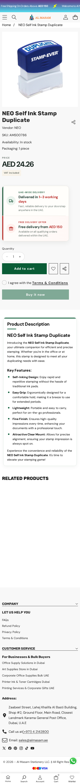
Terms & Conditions (50, 283)
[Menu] (4, 17)
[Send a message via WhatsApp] (73, 761)
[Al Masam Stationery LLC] (40, 17)
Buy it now (35, 295)
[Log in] (65, 17)
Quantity (8, 248)
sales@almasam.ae (33, 740)
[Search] (14, 17)
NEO (17, 128)
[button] (75, 17)
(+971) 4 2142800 (36, 732)
